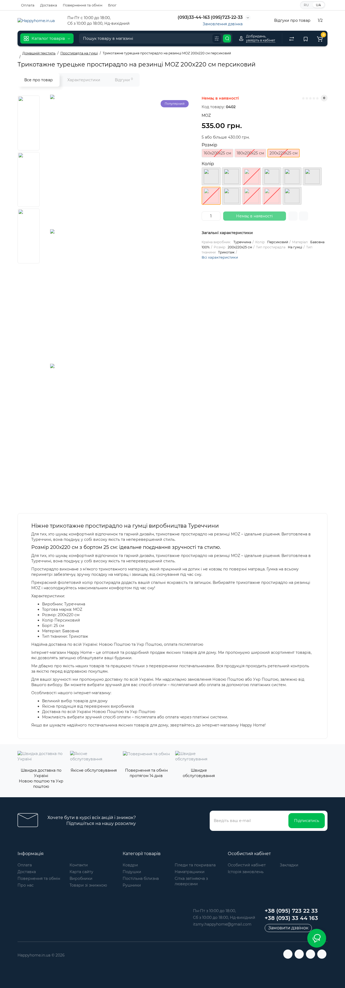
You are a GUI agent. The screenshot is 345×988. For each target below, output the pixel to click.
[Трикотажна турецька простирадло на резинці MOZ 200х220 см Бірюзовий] (271, 176)
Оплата (27, 5)
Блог (112, 5)
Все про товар (38, 79)
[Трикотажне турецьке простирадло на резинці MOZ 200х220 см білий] (251, 176)
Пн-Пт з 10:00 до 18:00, (214, 910)
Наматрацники (190, 871)
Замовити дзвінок (288, 927)
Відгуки (124, 79)
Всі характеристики (220, 257)
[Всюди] (216, 38)
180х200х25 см (250, 153)
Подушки (132, 871)
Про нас (26, 885)
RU (306, 5)
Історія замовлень (246, 871)
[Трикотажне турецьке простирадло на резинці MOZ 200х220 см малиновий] (292, 176)
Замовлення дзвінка (223, 24)
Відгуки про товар (292, 20)
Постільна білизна (141, 878)
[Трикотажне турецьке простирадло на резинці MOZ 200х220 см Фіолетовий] (292, 196)
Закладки (289, 865)
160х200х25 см (217, 153)
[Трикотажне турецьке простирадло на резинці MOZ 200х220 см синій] (271, 196)
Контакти (79, 865)
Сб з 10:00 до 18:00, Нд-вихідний (224, 917)
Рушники (132, 885)
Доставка (48, 5)
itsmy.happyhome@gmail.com (222, 924)
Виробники (81, 878)
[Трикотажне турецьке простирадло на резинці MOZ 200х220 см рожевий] (211, 176)
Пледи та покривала (195, 865)
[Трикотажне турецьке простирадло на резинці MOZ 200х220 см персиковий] (117, 162)
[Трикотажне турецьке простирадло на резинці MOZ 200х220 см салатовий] (231, 196)
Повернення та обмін (82, 5)
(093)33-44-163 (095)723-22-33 (210, 17)
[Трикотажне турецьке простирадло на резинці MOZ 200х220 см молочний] (312, 176)
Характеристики (83, 79)
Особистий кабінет (247, 865)
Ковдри (130, 865)
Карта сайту (81, 871)
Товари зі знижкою (88, 885)
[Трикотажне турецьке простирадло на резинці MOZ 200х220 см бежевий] (231, 176)
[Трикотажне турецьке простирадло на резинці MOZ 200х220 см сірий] (251, 196)
